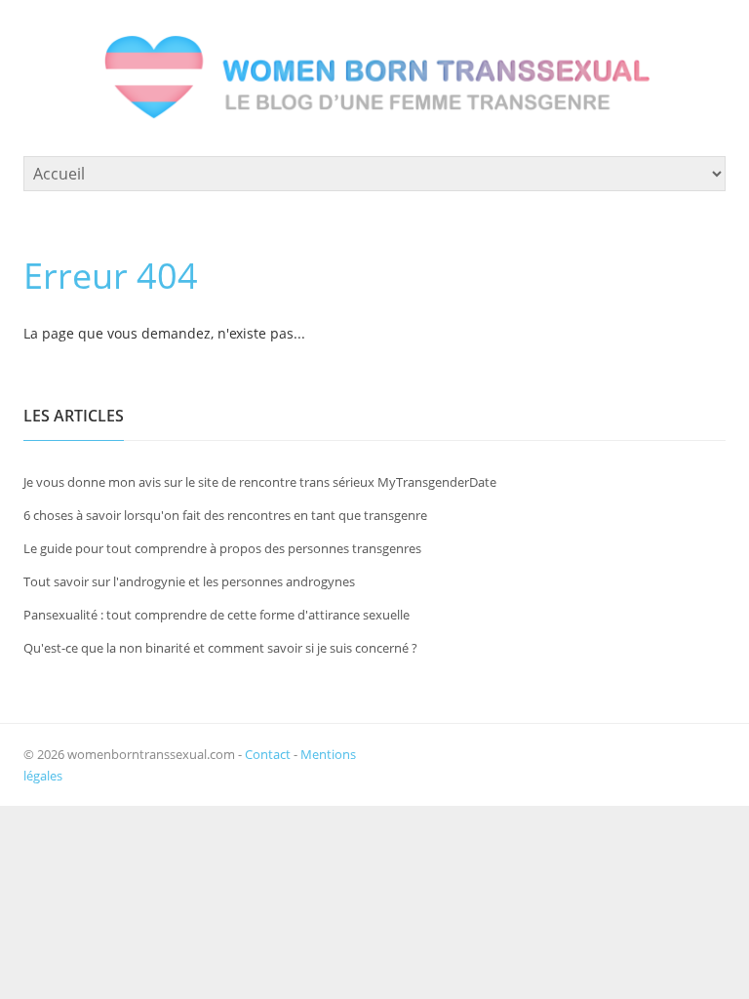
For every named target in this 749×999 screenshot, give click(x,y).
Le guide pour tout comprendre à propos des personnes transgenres (222, 548)
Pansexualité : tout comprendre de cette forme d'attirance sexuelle (216, 614)
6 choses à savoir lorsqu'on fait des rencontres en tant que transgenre (225, 515)
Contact (268, 754)
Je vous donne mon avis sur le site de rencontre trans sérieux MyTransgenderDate (259, 482)
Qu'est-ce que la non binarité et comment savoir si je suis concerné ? (220, 648)
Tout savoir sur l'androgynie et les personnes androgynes (189, 581)
